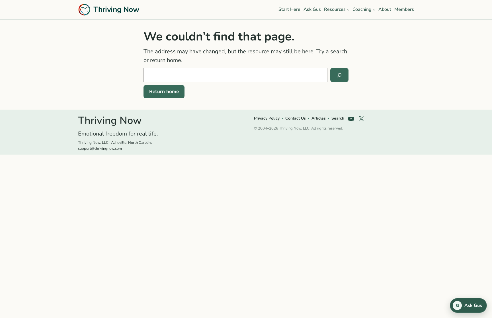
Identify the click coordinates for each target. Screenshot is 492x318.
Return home (164, 91)
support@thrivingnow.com (100, 148)
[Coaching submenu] (374, 9)
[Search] (339, 75)
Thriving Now (116, 9)
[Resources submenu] (348, 9)
